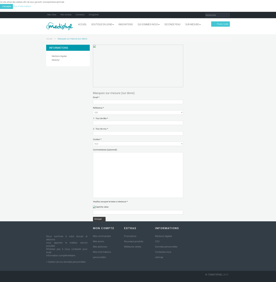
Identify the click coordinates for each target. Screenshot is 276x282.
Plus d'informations (22, 6)
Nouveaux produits (133, 241)
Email (96, 97)
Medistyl (55, 60)
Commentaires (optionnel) (105, 150)
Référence (98, 108)
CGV (157, 241)
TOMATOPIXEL (215, 274)
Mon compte (65, 14)
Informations (58, 47)
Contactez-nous (163, 252)
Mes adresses (100, 246)
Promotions (130, 236)
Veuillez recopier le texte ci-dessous (110, 201)
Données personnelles (166, 246)
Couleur (97, 139)
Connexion (80, 14)
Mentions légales (59, 56)
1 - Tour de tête (100, 118)
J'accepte (6, 6)
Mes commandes (102, 236)
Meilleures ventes (132, 246)
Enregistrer (93, 14)
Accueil (49, 39)
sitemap (159, 257)
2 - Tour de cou (100, 129)
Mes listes (51, 14)
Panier (222, 24)
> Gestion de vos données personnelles (66, 262)
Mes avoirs (98, 241)
